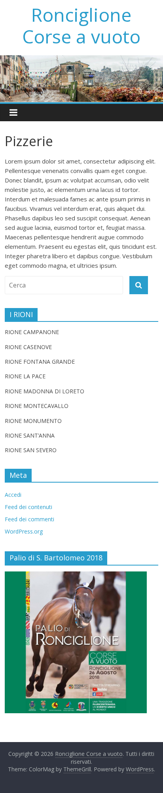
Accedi (13, 494)
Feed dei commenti (29, 519)
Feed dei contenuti (28, 507)
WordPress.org (24, 531)
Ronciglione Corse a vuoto (81, 25)
